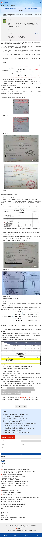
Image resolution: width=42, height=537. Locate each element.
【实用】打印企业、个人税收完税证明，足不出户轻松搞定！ (13, 496)
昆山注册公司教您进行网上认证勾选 (8, 494)
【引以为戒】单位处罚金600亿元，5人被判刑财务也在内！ (14, 420)
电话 (6, 535)
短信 (16, 535)
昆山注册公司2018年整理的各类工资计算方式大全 (11, 506)
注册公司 (11, 525)
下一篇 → (24, 406)
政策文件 (3, 463)
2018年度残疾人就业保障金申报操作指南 (9, 490)
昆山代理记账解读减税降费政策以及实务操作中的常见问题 (13, 483)
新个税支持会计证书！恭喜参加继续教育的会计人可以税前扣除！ (15, 418)
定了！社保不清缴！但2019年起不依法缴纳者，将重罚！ (13, 416)
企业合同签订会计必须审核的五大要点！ (9, 478)
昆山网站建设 (25, 530)
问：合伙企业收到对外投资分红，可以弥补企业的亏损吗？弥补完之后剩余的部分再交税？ (19, 471)
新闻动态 (16, 525)
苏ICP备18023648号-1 (21, 528)
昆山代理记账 (12, 530)
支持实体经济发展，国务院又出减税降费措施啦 (11, 430)
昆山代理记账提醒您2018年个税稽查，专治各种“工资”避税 (13, 504)
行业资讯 (3, 461)
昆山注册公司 (18, 530)
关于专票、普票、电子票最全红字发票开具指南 (11, 479)
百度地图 (30, 530)
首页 (8, 5)
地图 (37, 535)
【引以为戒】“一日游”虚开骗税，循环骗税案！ (11, 421)
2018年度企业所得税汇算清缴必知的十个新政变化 (12, 413)
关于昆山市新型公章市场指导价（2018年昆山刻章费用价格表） (14, 503)
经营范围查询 (33, 525)
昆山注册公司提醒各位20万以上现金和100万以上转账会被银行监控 (15, 432)
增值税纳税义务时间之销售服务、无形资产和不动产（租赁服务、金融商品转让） (18, 428)
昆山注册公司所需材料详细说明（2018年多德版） (11, 492)
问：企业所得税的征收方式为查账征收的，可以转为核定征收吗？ (14, 476)
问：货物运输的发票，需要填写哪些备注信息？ (11, 472)
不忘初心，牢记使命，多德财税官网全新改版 (10, 501)
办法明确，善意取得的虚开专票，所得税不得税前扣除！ (13, 427)
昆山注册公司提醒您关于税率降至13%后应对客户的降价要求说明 (15, 414)
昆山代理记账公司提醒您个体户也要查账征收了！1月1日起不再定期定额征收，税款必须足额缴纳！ (21, 497)
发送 (21, 454)
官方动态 (3, 460)
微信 (27, 535)
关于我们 (22, 525)
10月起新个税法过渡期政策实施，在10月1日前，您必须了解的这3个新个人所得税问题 (19, 423)
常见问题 (27, 525)
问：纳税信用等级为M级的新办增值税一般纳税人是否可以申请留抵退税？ (16, 469)
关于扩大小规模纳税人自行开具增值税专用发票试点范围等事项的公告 (15, 481)
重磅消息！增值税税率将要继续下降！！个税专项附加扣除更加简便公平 (16, 425)
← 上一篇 (18, 406)
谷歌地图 (34, 530)
